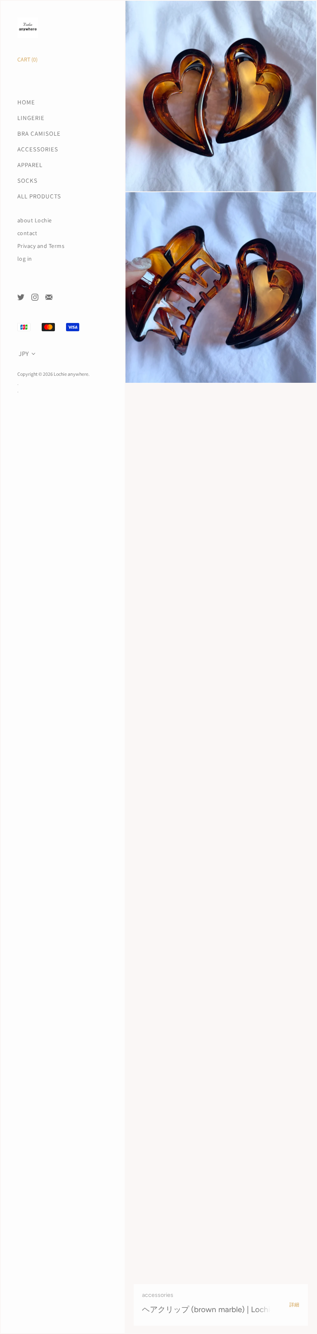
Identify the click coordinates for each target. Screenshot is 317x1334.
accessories (37, 149)
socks (27, 180)
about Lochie (34, 220)
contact (27, 233)
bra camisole (39, 133)
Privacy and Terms (41, 246)
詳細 (294, 1304)
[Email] (48, 296)
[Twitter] (20, 296)
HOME (26, 102)
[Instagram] (34, 296)
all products (39, 196)
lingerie (31, 118)
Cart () (27, 59)
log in (24, 258)
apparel (30, 165)
